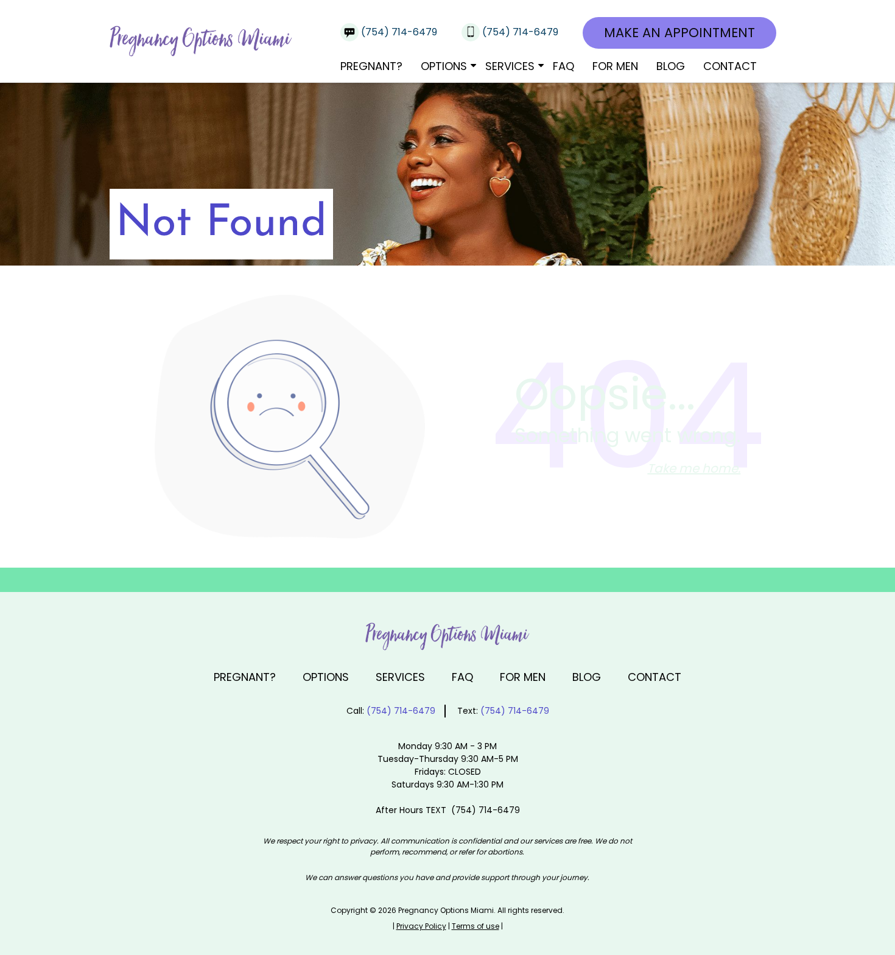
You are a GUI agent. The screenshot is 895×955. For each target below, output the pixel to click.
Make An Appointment (679, 32)
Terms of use (475, 926)
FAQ (563, 66)
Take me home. (693, 468)
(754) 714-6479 (400, 32)
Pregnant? (371, 66)
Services (510, 66)
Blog (670, 66)
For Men (615, 66)
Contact (730, 66)
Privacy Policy (421, 926)
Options (444, 66)
